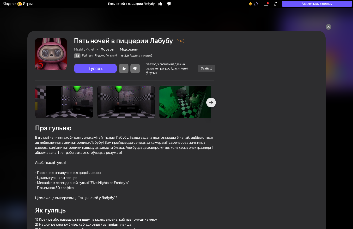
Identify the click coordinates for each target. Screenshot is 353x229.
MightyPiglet (84, 49)
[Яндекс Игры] (17, 4)
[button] (17, 4)
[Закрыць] (328, 27)
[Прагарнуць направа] (211, 102)
